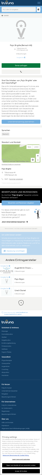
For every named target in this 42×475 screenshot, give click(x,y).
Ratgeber (5, 394)
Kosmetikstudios (7, 334)
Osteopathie (6, 363)
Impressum (5, 425)
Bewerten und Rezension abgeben (21, 203)
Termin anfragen (21, 65)
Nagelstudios (6, 340)
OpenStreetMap (20, 161)
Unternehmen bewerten (9, 391)
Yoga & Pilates (6, 352)
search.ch (6, 161)
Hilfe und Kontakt (7, 422)
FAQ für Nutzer (7, 388)
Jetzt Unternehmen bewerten (13, 222)
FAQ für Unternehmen (9, 405)
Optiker (4, 337)
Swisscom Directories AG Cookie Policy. (16, 455)
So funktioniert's (7, 408)
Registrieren (6, 411)
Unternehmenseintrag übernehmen (21, 122)
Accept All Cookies (21, 471)
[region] (21, 153)
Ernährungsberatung (8, 343)
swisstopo (12, 161)
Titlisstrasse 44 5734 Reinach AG (22, 49)
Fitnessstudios (6, 346)
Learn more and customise (21, 459)
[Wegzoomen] (38, 160)
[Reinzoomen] (38, 156)
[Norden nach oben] (38, 152)
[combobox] (19, 9)
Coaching (5, 369)
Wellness (5, 349)
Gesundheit (6, 357)
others (27, 161)
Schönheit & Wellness (10, 328)
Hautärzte (5, 375)
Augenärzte (5, 366)
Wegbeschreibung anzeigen (11, 164)
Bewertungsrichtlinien (9, 397)
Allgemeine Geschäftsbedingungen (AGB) (16, 428)
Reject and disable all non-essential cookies (21, 465)
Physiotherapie (7, 360)
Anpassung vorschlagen (15, 251)
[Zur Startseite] (9, 3)
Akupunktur (5, 372)
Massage (5, 331)
